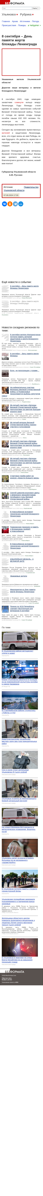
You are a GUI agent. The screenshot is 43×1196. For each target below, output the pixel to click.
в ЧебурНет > (34, 25)
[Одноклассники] (9, 203)
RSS (17, 982)
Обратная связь (7, 978)
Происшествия (9, 25)
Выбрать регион (7, 979)
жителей (6, 133)
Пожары (22, 25)
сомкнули (19, 102)
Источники (25, 21)
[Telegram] (15, 203)
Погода (35, 21)
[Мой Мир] (20, 203)
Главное (6, 21)
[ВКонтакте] (4, 203)
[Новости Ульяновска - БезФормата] (12, 2)
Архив (15, 21)
